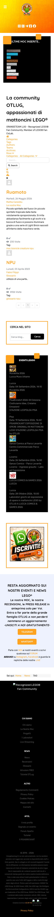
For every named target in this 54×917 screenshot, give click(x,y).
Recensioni (27, 762)
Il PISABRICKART (27, 839)
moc (8, 248)
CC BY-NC (29, 903)
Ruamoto (16, 192)
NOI (20, 650)
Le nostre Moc (13, 205)
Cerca (37, 336)
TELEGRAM (27, 631)
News (27, 757)
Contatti (27, 807)
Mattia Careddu (14, 202)
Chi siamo (27, 725)
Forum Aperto (27, 831)
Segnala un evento (27, 827)
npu (31, 248)
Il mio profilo (27, 823)
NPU (11, 262)
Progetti (27, 733)
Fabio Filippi (12, 272)
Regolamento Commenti (27, 790)
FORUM (34, 653)
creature (24, 248)
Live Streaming (27, 742)
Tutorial (27, 835)
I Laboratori (27, 738)
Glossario (11, 275)
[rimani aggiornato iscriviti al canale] (27, 544)
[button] (27, 153)
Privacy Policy (27, 794)
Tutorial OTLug (27, 774)
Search (14, 165)
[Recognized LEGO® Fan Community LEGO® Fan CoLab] (27, 690)
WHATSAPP (27, 641)
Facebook (33, 657)
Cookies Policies (27, 798)
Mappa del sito (27, 803)
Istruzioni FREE (27, 770)
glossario (11, 298)
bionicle (15, 248)
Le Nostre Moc (27, 729)
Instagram (21, 657)
